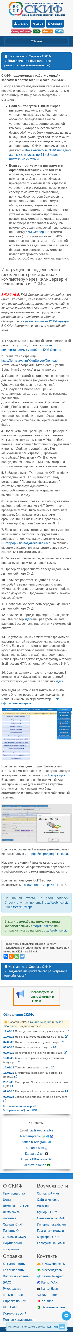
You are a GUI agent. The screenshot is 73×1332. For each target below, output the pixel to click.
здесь (29, 619)
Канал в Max (35, 1147)
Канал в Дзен (35, 1153)
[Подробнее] (67, 1031)
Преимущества (14, 1193)
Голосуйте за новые (51, 1243)
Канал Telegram (52, 1276)
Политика (52, 1326)
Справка (56, 23)
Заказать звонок (34, 1165)
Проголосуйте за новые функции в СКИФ (41, 996)
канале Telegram (40, 1021)
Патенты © (11, 1230)
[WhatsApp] (16, 956)
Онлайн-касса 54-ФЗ (52, 1218)
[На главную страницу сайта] (36, 9)
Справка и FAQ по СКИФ (21, 1110)
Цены (7, 1199)
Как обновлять (13, 1270)
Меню (37, 41)
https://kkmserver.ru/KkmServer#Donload (29, 360)
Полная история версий (20, 1106)
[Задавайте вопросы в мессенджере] (67, 1319)
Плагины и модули (50, 1230)
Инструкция (56, 775)
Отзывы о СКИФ (14, 1237)
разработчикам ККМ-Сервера (47, 321)
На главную (16, 56)
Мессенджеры (30, 1136)
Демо (39, 23)
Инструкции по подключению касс (25, 543)
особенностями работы (41, 885)
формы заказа (43, 926)
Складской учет (48, 1193)
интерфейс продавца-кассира (46, 853)
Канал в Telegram (34, 1142)
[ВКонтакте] (6, 956)
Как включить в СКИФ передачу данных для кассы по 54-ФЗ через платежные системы (40, 155)
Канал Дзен (49, 1288)
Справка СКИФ (40, 56)
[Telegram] (22, 956)
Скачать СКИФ (13, 1224)
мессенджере (23, 907)
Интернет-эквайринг (51, 1224)
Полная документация (19, 1319)
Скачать (23, 23)
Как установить (14, 1263)
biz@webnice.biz (57, 902)
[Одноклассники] (11, 956)
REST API (10, 1307)
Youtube (47, 1301)
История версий (14, 1313)
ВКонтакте (49, 1295)
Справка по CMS (15, 1301)
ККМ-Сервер (35, 232)
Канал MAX (49, 1282)
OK (62, 1326)
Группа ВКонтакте (34, 1159)
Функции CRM (47, 1212)
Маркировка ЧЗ (48, 1237)
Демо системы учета (18, 1205)
